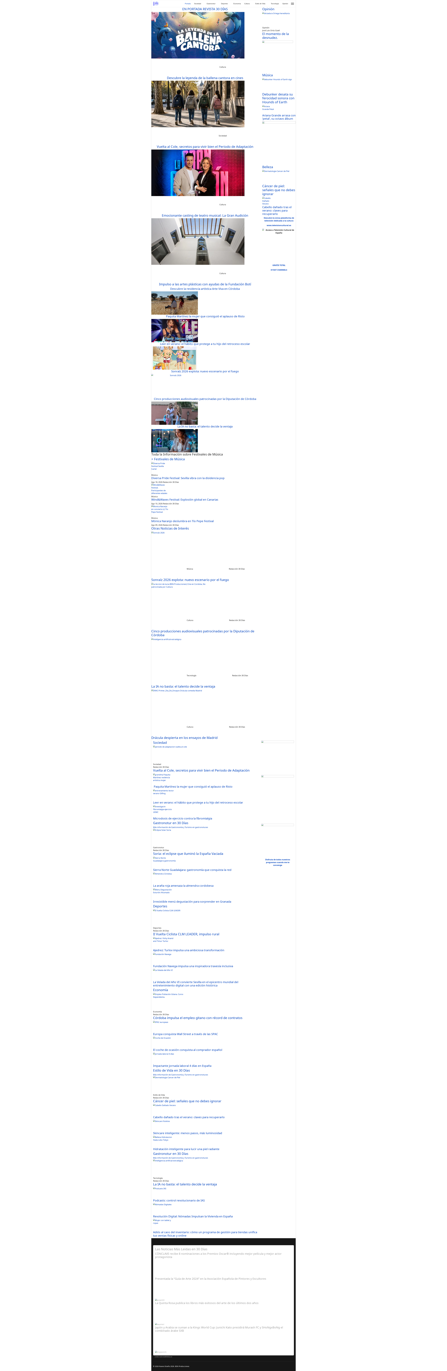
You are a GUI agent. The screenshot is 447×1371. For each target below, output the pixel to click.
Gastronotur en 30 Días (170, 823)
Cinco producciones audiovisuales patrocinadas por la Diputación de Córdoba (205, 399)
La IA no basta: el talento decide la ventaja (205, 426)
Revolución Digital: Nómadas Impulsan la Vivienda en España (193, 1216)
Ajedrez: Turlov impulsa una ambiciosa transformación (188, 950)
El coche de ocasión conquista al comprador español (187, 1050)
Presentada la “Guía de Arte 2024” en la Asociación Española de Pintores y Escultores (210, 1279)
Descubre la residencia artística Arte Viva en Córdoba (205, 289)
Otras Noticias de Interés (170, 528)
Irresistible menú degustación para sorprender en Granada (192, 901)
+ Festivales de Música (168, 459)
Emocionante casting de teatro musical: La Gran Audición (205, 215)
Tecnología (275, 4)
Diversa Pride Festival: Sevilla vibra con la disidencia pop (188, 478)
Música (267, 75)
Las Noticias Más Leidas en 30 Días (181, 1249)
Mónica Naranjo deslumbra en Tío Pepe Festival (182, 521)
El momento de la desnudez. (275, 36)
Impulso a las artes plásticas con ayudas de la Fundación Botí (205, 284)
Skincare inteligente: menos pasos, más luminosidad (187, 1133)
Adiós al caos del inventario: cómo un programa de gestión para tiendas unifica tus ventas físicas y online (205, 1233)
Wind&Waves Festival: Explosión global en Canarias (184, 499)
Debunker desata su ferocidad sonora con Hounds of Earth (278, 98)
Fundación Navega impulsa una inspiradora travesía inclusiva (193, 966)
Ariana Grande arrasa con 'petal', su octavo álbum (279, 117)
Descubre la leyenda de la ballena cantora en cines (205, 78)
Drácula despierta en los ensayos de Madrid (184, 737)
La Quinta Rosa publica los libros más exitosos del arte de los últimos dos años (207, 1303)
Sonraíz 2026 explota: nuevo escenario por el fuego (205, 371)
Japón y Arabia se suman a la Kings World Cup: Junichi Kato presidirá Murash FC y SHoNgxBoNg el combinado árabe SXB (219, 1329)
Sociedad (197, 4)
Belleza (267, 167)
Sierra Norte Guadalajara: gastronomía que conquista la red (192, 870)
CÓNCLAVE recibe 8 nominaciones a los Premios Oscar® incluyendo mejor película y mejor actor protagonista (218, 1255)
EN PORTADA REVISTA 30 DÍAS (205, 9)
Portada (188, 4)
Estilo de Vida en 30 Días (171, 1070)
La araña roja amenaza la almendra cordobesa (183, 885)
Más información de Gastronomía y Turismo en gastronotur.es (180, 827)
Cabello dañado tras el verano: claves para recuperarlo (277, 210)
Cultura (247, 4)
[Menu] (292, 3)
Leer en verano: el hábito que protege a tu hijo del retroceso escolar (205, 344)
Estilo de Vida (260, 4)
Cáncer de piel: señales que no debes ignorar (278, 190)
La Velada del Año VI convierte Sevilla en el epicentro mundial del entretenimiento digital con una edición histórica (195, 983)
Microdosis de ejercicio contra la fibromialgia (182, 818)
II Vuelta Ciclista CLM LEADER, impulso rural (186, 934)
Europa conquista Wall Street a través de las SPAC (185, 1034)
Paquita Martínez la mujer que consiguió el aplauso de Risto (205, 316)
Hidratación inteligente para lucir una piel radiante (186, 1149)
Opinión (285, 4)
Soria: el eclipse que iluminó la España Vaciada (188, 853)
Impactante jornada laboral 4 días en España (182, 1066)
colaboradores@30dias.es (163, 1357)
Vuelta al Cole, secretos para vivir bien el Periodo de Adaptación (205, 146)
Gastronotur (211, 4)
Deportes (224, 4)
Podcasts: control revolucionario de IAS (179, 1200)
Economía (237, 4)
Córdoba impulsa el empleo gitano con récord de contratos (197, 1018)
